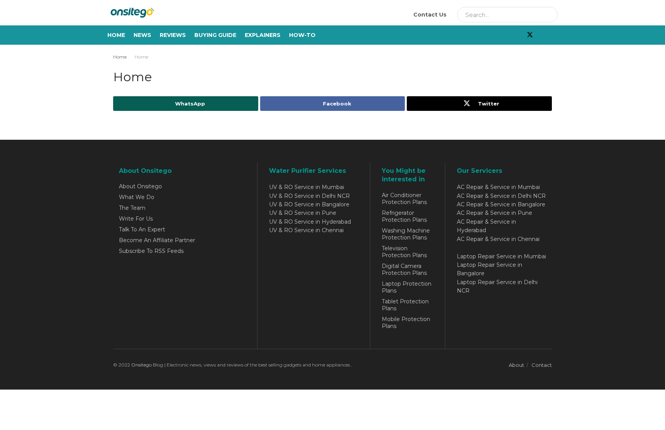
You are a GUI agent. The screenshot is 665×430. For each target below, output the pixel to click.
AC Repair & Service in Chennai (498, 239)
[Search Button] (549, 14)
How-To (302, 35)
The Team (132, 207)
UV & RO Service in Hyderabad (310, 221)
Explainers (263, 35)
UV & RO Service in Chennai (306, 230)
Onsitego (141, 365)
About (516, 365)
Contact (541, 365)
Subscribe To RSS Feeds (151, 251)
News (142, 35)
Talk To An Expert (142, 229)
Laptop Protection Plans (406, 287)
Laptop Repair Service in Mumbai (501, 256)
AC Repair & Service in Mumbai (498, 187)
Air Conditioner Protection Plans (404, 199)
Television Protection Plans (404, 252)
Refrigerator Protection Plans (404, 216)
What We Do (136, 197)
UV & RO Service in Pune (302, 212)
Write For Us (136, 218)
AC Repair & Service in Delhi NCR (501, 195)
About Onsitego (140, 186)
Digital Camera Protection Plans (404, 269)
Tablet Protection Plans (405, 305)
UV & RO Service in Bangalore (309, 204)
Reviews (173, 35)
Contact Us (429, 14)
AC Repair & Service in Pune (494, 212)
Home (116, 35)
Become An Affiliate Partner (157, 240)
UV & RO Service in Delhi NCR (309, 195)
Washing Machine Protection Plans (406, 234)
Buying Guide (215, 35)
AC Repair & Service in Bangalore (501, 204)
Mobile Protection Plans (406, 323)
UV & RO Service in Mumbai (306, 187)
